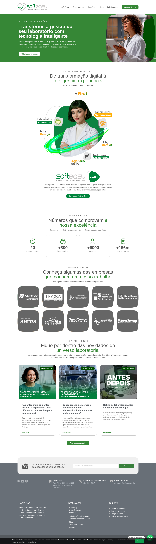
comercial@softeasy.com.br (124, 483)
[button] (150, 538)
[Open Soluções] (96, 7)
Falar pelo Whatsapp (30, 54)
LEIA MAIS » (26, 432)
